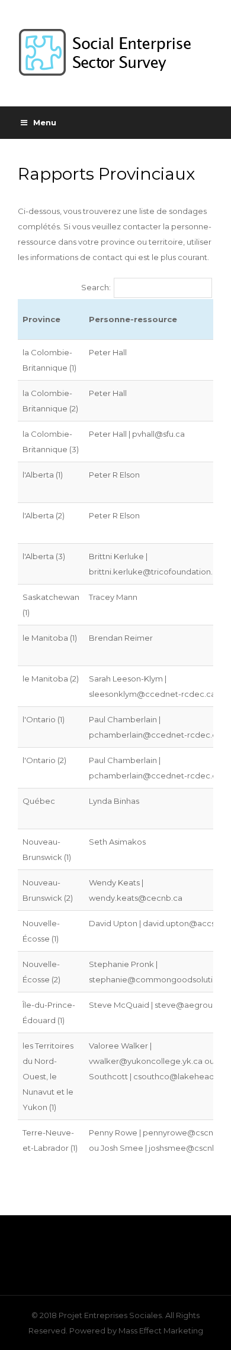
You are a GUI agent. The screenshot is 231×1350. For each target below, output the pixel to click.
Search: (96, 287)
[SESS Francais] (115, 53)
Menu (44, 122)
